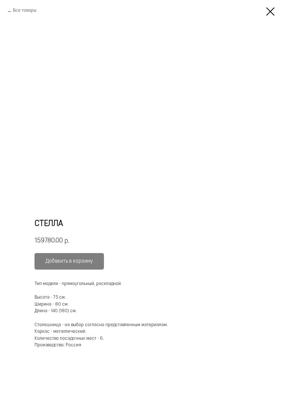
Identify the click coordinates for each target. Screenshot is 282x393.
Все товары (24, 10)
